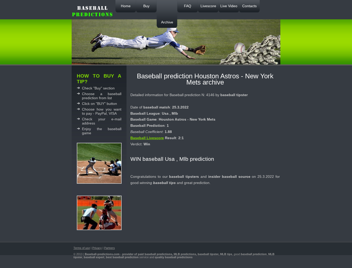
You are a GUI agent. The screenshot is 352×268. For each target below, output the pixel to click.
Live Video (228, 6)
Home (126, 6)
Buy (146, 6)
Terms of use (81, 247)
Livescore (208, 6)
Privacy (97, 247)
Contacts (249, 6)
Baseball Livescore (147, 138)
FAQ (187, 6)
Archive (167, 22)
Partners (109, 247)
